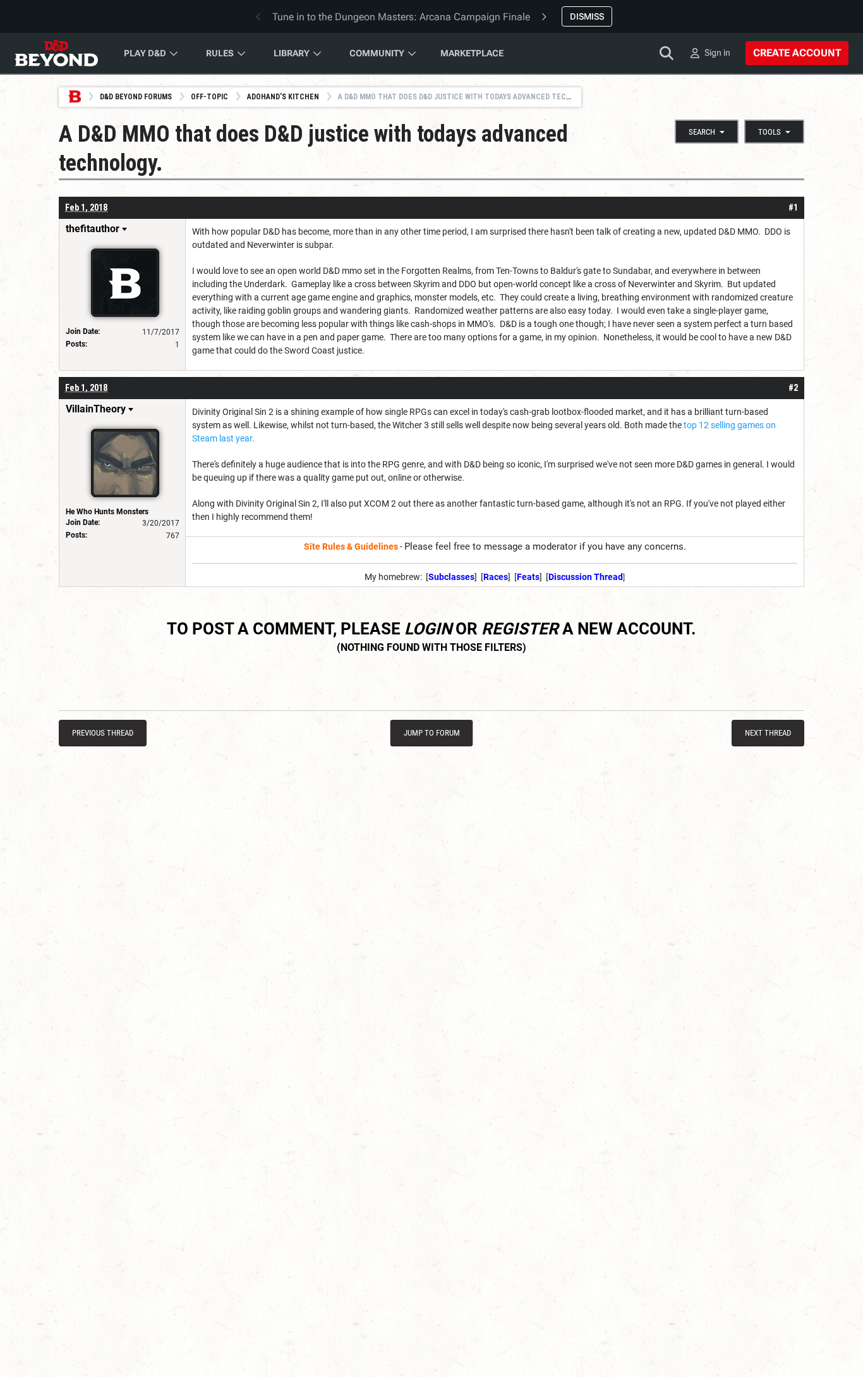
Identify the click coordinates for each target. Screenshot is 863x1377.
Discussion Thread (585, 577)
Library (292, 53)
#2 (793, 388)
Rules (220, 53)
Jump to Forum (432, 733)
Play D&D (145, 53)
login (428, 628)
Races (495, 577)
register (519, 628)
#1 (793, 207)
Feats (528, 577)
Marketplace (472, 53)
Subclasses (451, 577)
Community (376, 53)
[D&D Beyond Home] (56, 53)
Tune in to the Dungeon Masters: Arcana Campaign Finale (401, 17)
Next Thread (768, 733)
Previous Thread (102, 733)
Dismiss (587, 16)
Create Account (797, 53)
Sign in (717, 52)
